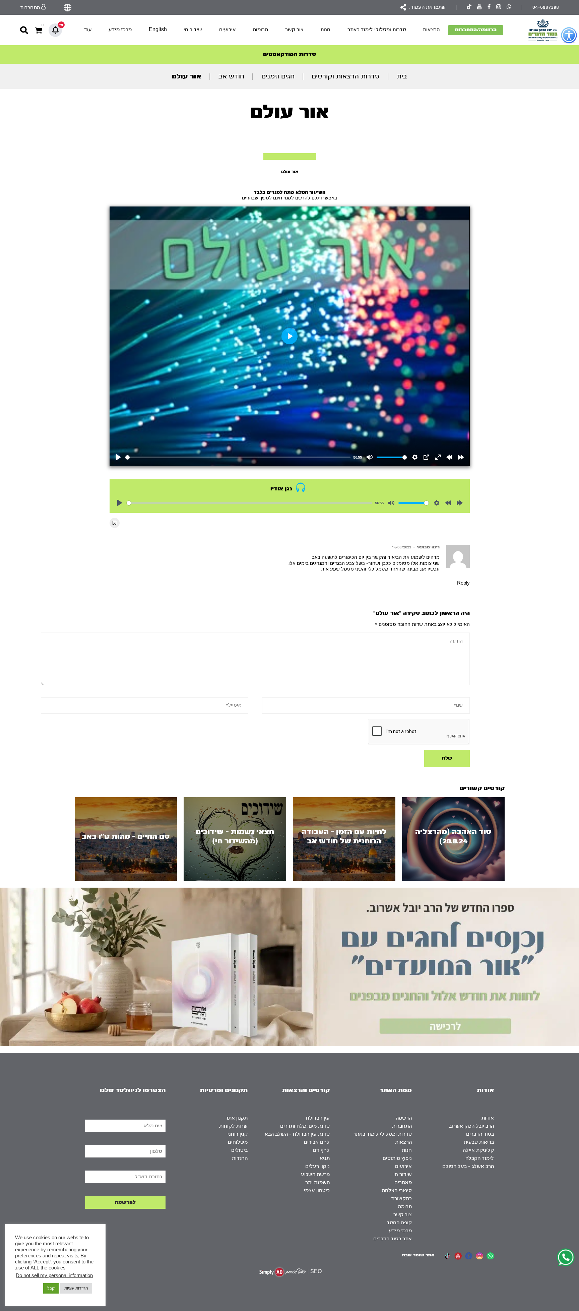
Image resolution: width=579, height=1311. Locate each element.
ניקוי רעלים (317, 1166)
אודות (487, 1118)
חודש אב (231, 76)
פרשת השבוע (315, 1174)
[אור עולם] (289, 156)
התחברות (402, 1126)
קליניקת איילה (478, 1150)
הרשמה (404, 1118)
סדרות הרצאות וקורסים (346, 76)
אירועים (227, 30)
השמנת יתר (317, 1182)
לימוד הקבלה (479, 1158)
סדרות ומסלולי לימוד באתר (376, 30)
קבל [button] (51, 1288)
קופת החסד (399, 1223)
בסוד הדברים (480, 1134)
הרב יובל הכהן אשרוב (471, 1126)
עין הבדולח (318, 1118)
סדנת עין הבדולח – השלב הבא (297, 1134)
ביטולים (239, 1150)
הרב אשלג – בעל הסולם (468, 1166)
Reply (463, 583)
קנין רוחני (238, 1134)
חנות (325, 30)
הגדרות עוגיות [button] (76, 1288)
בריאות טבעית (479, 1142)
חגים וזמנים (278, 76)
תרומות (260, 30)
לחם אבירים (317, 1142)
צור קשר (294, 30)
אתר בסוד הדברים (392, 1239)
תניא (325, 1158)
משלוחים (238, 1142)
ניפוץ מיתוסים (397, 1158)
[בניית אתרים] (282, 1271)
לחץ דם (321, 1150)
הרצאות (431, 30)
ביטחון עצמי (317, 1190)
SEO (316, 1271)
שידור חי (193, 30)
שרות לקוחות (233, 1126)
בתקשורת (401, 1198)
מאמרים (403, 1182)
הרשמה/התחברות (476, 30)
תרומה (405, 1206)
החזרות (240, 1158)
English (158, 30)
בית (402, 76)
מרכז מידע (120, 30)
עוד (88, 30)
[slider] (238, 457)
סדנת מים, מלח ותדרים (305, 1126)
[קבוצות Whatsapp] (509, 7)
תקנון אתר (237, 1118)
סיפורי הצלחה (397, 1190)
